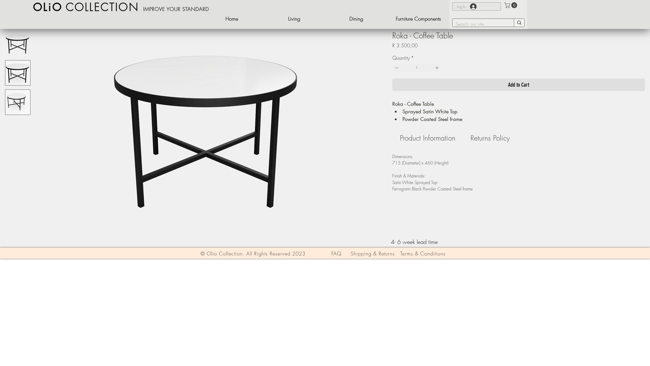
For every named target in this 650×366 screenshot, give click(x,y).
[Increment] (437, 67)
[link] (428, 138)
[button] (418, 18)
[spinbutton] (416, 67)
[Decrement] (396, 67)
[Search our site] (519, 23)
